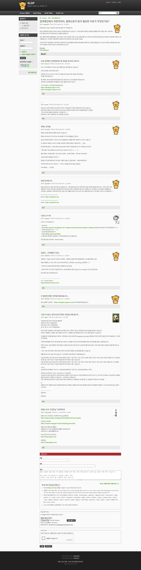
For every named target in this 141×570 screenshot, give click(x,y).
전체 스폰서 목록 (62, 562)
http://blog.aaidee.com (48, 437)
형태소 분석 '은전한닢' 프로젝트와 (53, 409)
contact (113, 2)
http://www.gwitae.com (49, 442)
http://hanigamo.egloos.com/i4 (64, 302)
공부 (49, 18)
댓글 (41, 469)
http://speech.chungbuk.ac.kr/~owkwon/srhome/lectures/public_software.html (71, 227)
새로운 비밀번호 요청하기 (29, 54)
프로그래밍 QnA (56, 18)
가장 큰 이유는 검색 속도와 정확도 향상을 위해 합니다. (60, 314)
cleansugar (48, 412)
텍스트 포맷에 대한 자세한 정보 (108, 484)
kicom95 (47, 129)
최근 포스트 (25, 28)
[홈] (22, 5)
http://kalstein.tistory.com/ (50, 283)
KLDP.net (59, 13)
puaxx (46, 104)
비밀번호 (23, 46)
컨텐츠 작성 (25, 23)
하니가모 (47, 299)
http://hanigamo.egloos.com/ (51, 89)
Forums (44, 18)
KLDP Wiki (49, 13)
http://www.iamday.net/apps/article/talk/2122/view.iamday (61, 418)
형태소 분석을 (46, 126)
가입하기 (24, 52)
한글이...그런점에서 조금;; (50, 252)
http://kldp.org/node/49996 (51, 234)
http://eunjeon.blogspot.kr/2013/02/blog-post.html (58, 423)
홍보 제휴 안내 (32, 72)
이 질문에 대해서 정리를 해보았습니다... (55, 296)
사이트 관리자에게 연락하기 (75, 562)
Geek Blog (37, 13)
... (42, 101)
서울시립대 (76, 556)
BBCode (50, 488)
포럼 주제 (26, 26)
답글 (43, 94)
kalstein (47, 255)
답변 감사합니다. (47, 180)
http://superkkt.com (52, 197)
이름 (41, 458)
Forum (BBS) (25, 13)
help (119, 2)
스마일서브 (76, 558)
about (108, 2)
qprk (46, 317)
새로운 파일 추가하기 (46, 518)
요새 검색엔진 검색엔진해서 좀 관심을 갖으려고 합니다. (60, 61)
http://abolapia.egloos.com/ (50, 87)
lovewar (47, 64)
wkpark (47, 218)
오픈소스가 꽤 (46, 215)
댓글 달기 (43, 54)
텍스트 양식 (45, 485)
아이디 (22, 40)
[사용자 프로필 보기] (117, 32)
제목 (41, 464)
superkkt (46, 24)
